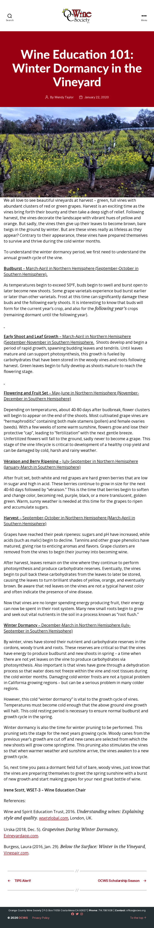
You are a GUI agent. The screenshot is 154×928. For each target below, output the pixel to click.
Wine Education (77, 40)
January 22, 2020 (96, 97)
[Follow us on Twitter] (77, 914)
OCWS (23, 918)
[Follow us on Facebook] (72, 914)
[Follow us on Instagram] (81, 914)
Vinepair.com (16, 852)
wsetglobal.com (53, 818)
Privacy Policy (40, 918)
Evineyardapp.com (21, 835)
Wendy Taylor (64, 97)
